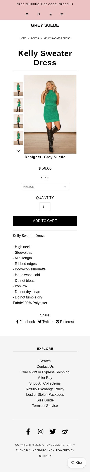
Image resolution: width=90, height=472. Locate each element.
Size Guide (45, 400)
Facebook (27, 322)
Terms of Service (45, 406)
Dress (35, 38)
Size (45, 178)
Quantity (45, 198)
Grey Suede (45, 25)
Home (23, 38)
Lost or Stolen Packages (45, 394)
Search (45, 361)
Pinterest (66, 322)
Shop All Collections (45, 383)
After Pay (45, 378)
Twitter (47, 322)
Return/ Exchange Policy (45, 389)
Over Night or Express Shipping (45, 372)
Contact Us (45, 366)
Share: (45, 315)
